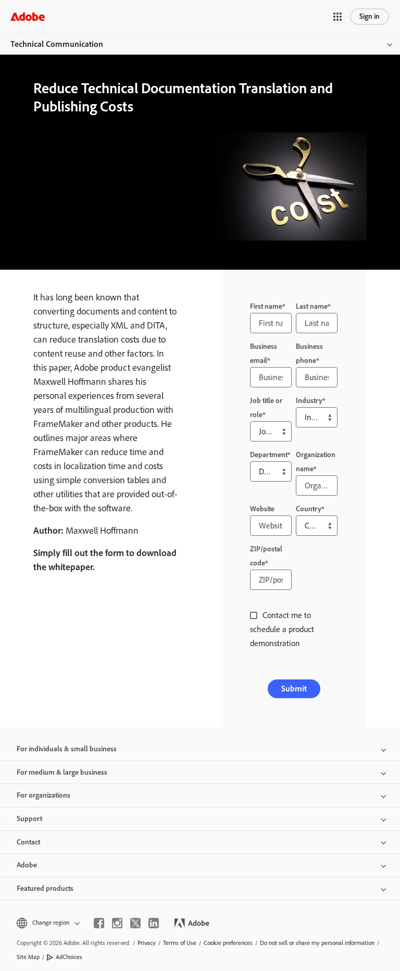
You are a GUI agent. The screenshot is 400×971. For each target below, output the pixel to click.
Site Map (28, 957)
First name (266, 306)
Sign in (369, 16)
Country (308, 509)
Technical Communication (56, 44)
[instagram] (117, 923)
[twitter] (135, 923)
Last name (312, 306)
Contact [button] (28, 842)
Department (269, 454)
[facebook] (99, 923)
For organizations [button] (43, 795)
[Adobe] (27, 16)
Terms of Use (179, 943)
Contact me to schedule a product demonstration (282, 629)
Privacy (147, 943)
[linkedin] (153, 923)
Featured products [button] (45, 888)
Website (262, 509)
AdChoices (69, 957)
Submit (294, 688)
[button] (337, 16)
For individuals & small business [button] (67, 749)
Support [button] (29, 818)
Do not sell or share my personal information (317, 943)
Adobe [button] (27, 865)
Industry (309, 400)
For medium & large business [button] (62, 772)
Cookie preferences (228, 943)
